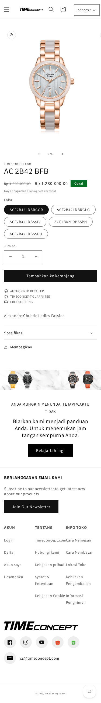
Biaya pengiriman (15, 191)
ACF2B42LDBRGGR (26, 209)
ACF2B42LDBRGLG (73, 209)
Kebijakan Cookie (50, 595)
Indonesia (84, 10)
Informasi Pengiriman (76, 599)
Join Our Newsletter (31, 506)
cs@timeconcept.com (39, 658)
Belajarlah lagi (50, 450)
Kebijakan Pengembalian (78, 580)
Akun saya (13, 564)
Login (9, 540)
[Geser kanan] (62, 154)
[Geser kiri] (39, 154)
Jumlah (10, 246)
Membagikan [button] (21, 347)
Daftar (9, 552)
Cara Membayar (79, 552)
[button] (7, 9)
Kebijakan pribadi (50, 564)
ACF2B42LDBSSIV (25, 221)
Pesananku (13, 576)
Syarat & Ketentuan (44, 580)
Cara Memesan (78, 540)
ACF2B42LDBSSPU (26, 233)
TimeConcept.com (50, 540)
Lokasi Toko (76, 564)
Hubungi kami (47, 552)
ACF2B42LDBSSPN (70, 221)
